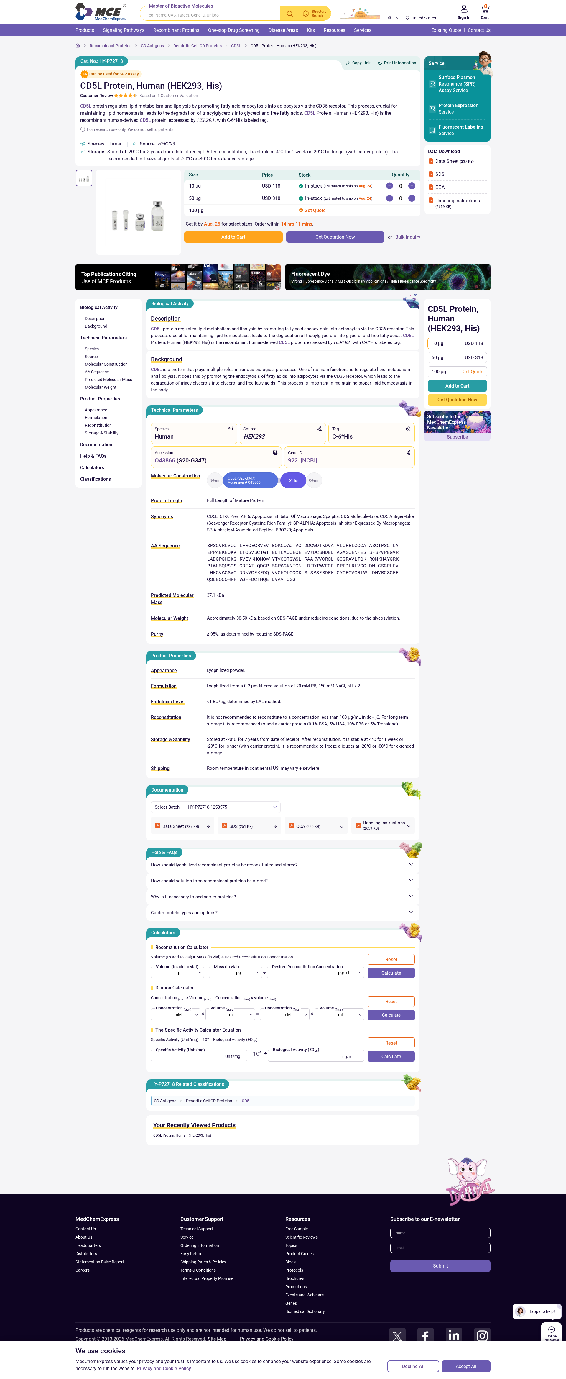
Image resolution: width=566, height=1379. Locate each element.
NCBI (309, 460)
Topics (291, 1245)
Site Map (217, 1339)
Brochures (294, 1278)
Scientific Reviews (301, 1237)
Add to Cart (457, 386)
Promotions (296, 1286)
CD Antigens (165, 1101)
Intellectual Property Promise (206, 1278)
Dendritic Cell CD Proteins (209, 1101)
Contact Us (85, 1229)
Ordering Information (199, 1245)
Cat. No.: (101, 61)
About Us (83, 1237)
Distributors (86, 1253)
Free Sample (296, 1229)
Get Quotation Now (457, 400)
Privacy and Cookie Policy (267, 1339)
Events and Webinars (304, 1295)
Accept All (466, 1366)
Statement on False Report (99, 1262)
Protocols (294, 1270)
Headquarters (88, 1245)
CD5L (85, 106)
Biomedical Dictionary (305, 1311)
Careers (82, 1270)
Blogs (290, 1262)
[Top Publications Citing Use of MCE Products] (178, 289)
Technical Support (196, 1229)
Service (457, 84)
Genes (291, 1303)
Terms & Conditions (198, 1270)
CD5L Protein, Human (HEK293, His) (182, 1135)
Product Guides (299, 1253)
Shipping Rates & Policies (203, 1262)
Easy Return (191, 1253)
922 (293, 460)
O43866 (165, 460)
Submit (440, 1266)
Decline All (413, 1366)
